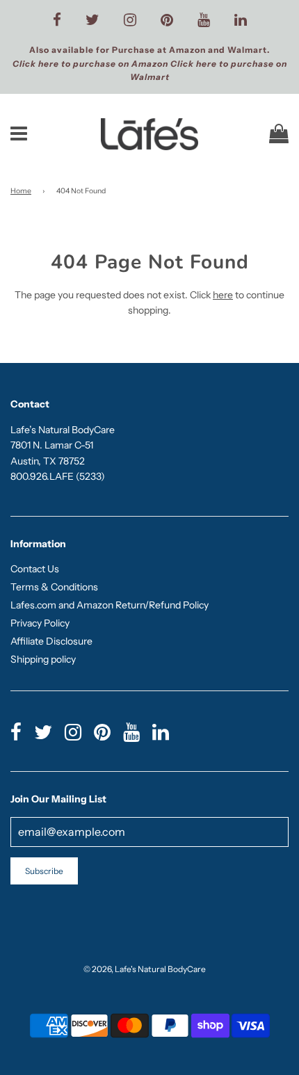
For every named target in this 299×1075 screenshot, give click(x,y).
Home (20, 190)
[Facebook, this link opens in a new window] (57, 21)
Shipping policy (43, 659)
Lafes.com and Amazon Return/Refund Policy (109, 605)
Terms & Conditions (54, 587)
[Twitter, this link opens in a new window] (92, 21)
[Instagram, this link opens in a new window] (130, 21)
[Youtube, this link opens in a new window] (203, 21)
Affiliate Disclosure (51, 641)
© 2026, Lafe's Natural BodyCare (144, 969)
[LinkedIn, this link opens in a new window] (240, 21)
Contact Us (34, 569)
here (223, 295)
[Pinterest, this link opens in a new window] (167, 21)
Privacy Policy (40, 623)
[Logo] (149, 134)
